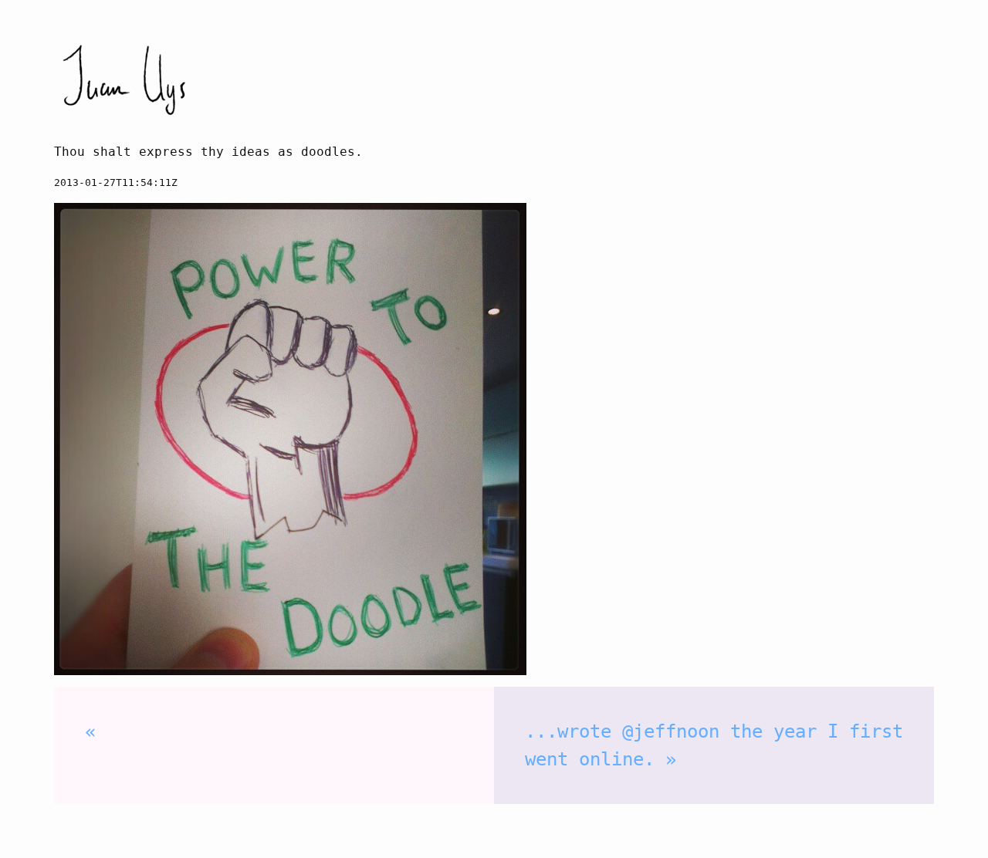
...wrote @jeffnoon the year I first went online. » (714, 745)
